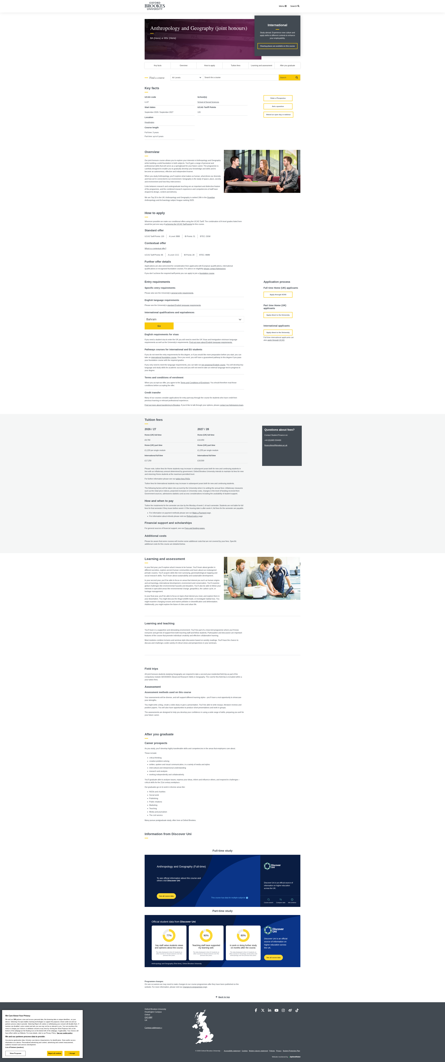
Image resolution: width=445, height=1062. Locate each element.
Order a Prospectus (278, 98)
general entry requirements (182, 293)
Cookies (245, 1051)
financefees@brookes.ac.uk (275, 445)
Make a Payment (199, 513)
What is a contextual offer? (155, 249)
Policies (272, 1051)
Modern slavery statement (258, 1051)
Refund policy (192, 516)
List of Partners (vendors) (14, 1047)
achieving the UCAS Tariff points (178, 224)
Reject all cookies (54, 1053)
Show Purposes (15, 1053)
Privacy (278, 1051)
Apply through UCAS (278, 295)
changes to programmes (193, 987)
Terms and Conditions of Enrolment (195, 383)
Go (159, 326)
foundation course (207, 273)
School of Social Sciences (208, 102)
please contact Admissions (215, 269)
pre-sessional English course (213, 365)
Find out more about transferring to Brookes (162, 405)
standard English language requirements (184, 305)
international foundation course (163, 357)
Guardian (211, 197)
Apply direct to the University (278, 315)
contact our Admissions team (231, 405)
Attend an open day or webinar (278, 114)
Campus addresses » (153, 1028)
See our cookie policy (64, 1033)
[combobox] (241, 77)
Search (283, 77)
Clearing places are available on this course (277, 46)
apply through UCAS (275, 340)
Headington (149, 122)
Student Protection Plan (291, 1051)
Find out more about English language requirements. (210, 342)
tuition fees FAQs (183, 479)
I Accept (72, 1053)
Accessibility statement (232, 1051)
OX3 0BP (148, 1017)
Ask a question (278, 106)
